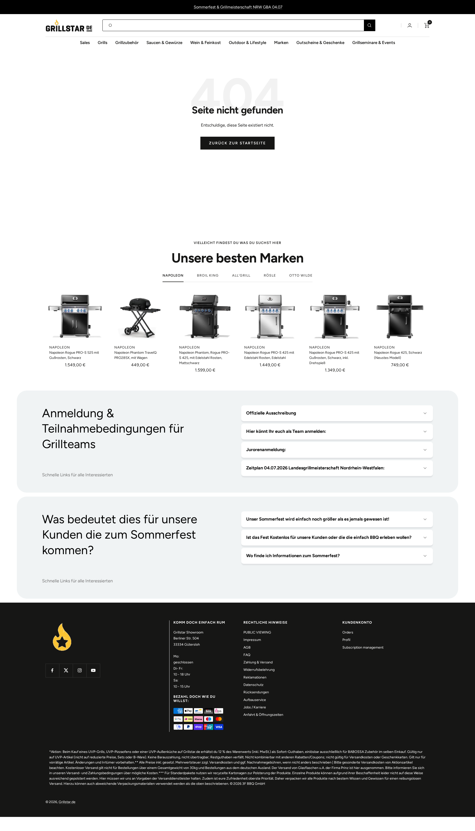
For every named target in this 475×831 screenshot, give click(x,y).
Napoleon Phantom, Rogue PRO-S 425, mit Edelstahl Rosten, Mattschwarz (204, 357)
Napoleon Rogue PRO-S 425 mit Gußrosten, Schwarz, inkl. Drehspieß (334, 357)
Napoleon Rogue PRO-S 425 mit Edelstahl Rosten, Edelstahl (269, 355)
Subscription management (362, 647)
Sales (85, 42)
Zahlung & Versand (258, 662)
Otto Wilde (300, 275)
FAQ (246, 655)
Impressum (252, 640)
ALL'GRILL (241, 275)
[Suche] (369, 25)
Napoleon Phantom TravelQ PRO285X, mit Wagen (135, 355)
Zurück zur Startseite (237, 143)
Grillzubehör (127, 42)
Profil (346, 640)
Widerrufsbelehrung (259, 670)
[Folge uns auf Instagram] (79, 670)
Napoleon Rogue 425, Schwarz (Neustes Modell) (398, 355)
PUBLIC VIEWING (257, 632)
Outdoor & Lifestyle (247, 42)
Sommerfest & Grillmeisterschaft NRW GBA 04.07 (238, 7)
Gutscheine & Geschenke (320, 42)
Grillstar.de (67, 802)
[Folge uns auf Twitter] (66, 670)
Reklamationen (254, 677)
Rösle (270, 275)
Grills (102, 42)
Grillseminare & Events (373, 42)
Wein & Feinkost (205, 42)
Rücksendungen (256, 692)
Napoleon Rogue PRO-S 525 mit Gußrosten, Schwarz (74, 355)
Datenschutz (253, 685)
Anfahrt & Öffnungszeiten (263, 715)
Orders (347, 632)
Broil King (208, 275)
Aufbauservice (254, 700)
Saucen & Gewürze (164, 42)
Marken (281, 42)
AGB (247, 647)
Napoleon (173, 275)
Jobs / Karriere (254, 707)
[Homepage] (62, 623)
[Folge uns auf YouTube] (93, 670)
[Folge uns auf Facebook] (52, 670)
